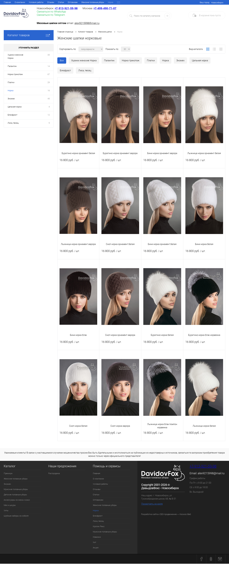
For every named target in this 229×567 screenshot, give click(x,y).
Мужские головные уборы (16, 489)
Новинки (97, 537)
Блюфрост (65, 70)
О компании (20, 2)
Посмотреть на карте (152, 504)
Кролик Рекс (99, 526)
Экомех (180, 60)
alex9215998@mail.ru (86, 23)
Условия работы (36, 2)
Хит (94, 542)
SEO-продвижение (168, 514)
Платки (151, 60)
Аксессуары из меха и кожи (17, 500)
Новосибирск (217, 2)
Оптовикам (73, 2)
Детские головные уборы (15, 494)
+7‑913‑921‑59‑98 (66, 8)
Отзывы (50, 2)
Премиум (8, 473)
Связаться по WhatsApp (51, 11)
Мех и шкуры (10, 505)
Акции (95, 547)
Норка (165, 60)
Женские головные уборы (92, 2)
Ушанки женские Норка (84, 60)
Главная (7, 2)
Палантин (109, 60)
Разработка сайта (149, 514)
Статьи (61, 2)
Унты (6, 510)
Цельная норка (200, 60)
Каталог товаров (18, 35)
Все (62, 60)
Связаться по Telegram (51, 14)
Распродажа (54, 473)
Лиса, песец (84, 70)
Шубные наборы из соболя (16, 516)
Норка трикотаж (130, 60)
